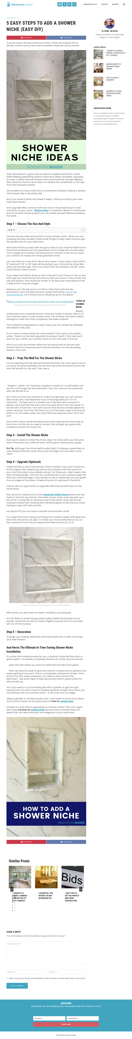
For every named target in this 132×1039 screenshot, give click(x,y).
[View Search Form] (124, 4)
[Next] (80, 889)
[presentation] (20, 877)
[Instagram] (69, 4)
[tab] (14, 897)
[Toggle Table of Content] (82, 230)
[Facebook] (64, 4)
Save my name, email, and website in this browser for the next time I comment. (47, 978)
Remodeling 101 (90, 4)
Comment (14, 944)
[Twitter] (74, 4)
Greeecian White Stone (55, 494)
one (67, 291)
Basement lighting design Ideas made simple (113, 93)
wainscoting (37, 709)
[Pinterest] (59, 4)
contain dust (66, 701)
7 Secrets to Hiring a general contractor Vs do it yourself (115, 53)
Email (53, 972)
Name (12, 972)
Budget (115, 4)
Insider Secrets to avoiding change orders (113, 66)
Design (105, 4)
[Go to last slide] (11, 889)
